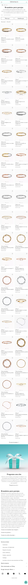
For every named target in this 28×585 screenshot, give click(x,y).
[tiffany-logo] (14, 2)
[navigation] (1, 2)
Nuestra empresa (5, 563)
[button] (1, 2)
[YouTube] (25, 573)
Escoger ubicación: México (7, 569)
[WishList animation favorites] (26, 2)
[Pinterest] (14, 573)
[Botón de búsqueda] (2, 5)
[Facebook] (8, 573)
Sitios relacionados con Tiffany (8, 566)
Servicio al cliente (5, 542)
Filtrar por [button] (7, 18)
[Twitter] (20, 573)
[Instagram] (3, 573)
